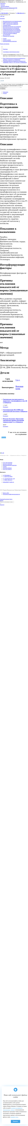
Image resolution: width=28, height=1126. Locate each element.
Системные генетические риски (11, 51)
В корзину (3, 88)
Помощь (3, 4)
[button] (4, 43)
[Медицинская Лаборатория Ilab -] (8, 8)
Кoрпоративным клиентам (10, 41)
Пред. (14, 59)
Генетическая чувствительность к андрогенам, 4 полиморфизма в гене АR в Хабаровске (15, 401)
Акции (4, 38)
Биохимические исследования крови (12, 21)
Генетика (5, 49)
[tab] (15, 92)
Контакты (2, 3)
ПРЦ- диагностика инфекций (10, 24)
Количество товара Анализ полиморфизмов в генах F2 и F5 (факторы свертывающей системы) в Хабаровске (14, 86)
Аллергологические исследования (11, 30)
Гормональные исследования (10, 22)
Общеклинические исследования (11, 29)
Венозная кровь (19, 387)
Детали (5, 93)
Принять (15, 1121)
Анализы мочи (7, 25)
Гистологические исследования (11, 28)
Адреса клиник (7, 40)
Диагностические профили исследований (10, 34)
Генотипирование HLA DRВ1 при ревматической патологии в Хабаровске (15, 410)
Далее (15, 61)
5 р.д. (18, 380)
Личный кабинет (5, 6)
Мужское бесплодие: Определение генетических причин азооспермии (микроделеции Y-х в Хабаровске (13, 420)
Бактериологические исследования (12, 26)
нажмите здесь (14, 1117)
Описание (5, 92)
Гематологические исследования (11, 32)
